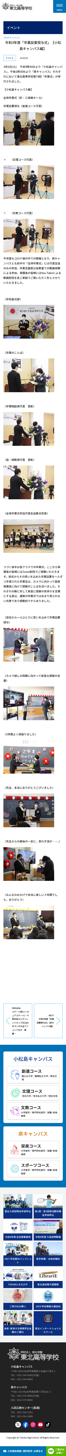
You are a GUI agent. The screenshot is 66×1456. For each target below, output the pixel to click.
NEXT (45, 1021)
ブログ (6, 37)
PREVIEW (20, 1021)
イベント (16, 37)
